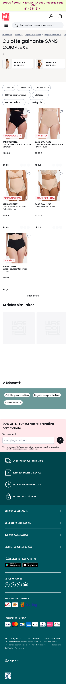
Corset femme (13, 402)
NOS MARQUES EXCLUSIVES (16, 534)
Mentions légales (11, 638)
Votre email (9, 434)
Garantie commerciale (18, 645)
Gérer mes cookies (50, 642)
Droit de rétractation (39, 645)
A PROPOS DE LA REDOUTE (16, 510)
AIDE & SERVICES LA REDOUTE (18, 522)
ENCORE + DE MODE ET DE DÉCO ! (19, 546)
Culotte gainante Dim (17, 395)
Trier (7, 87)
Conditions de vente (52, 638)
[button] (60, 16)
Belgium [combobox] (12, 660)
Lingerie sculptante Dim (47, 395)
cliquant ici (35, 449)
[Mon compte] (51, 16)
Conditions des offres (31, 638)
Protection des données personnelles (24, 642)
